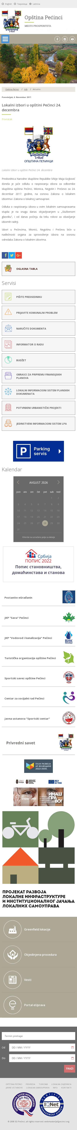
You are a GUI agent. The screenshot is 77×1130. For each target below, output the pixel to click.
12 (31, 510)
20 (38, 516)
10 (18, 510)
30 (58, 523)
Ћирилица (22, 4)
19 (31, 516)
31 (18, 529)
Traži (69, 1068)
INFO (55, 1088)
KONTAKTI (66, 1088)
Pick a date (72, 1047)
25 (25, 523)
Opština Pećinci (12, 89)
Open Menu (5, 39)
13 (38, 510)
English (8, 4)
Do (3, 1058)
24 (18, 523)
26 (31, 523)
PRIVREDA (30, 1084)
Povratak (7, 119)
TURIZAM (43, 1084)
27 (38, 523)
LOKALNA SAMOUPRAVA (37, 1088)
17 (18, 516)
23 (58, 516)
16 (58, 510)
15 (51, 510)
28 (45, 523)
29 (51, 523)
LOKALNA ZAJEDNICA (61, 1084)
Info (25, 89)
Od (3, 1047)
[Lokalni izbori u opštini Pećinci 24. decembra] (38, 163)
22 (51, 516)
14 (45, 510)
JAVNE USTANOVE (14, 1088)
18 (25, 516)
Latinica (36, 4)
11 (25, 510)
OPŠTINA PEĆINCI (14, 1084)
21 (45, 516)
